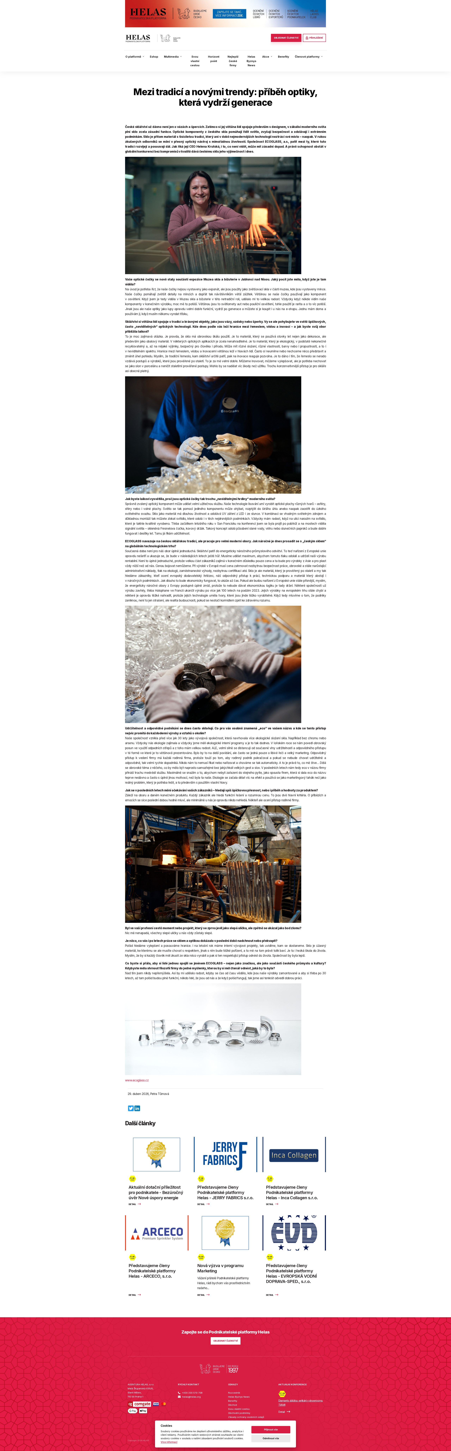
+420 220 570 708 (191, 1392)
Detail (132, 1204)
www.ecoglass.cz (137, 1080)
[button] (135, 56)
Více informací (169, 1442)
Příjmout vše (271, 1429)
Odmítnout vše (271, 1438)
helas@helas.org (191, 1396)
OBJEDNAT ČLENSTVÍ (286, 37)
